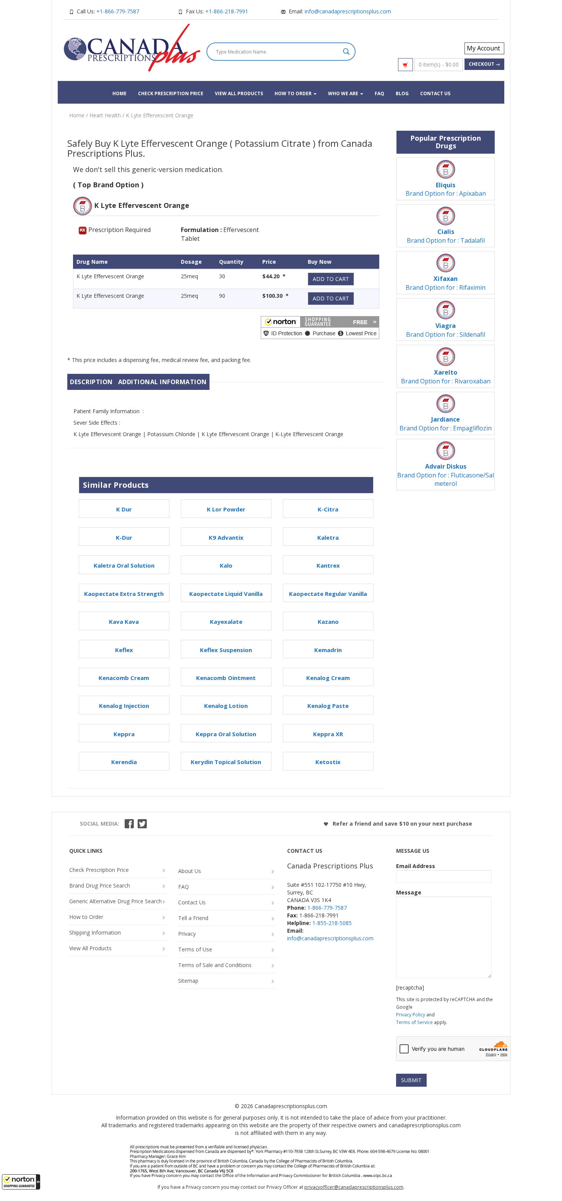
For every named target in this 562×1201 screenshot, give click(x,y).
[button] (21, 1182)
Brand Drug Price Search (99, 885)
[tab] (91, 382)
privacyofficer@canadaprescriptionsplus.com (353, 1187)
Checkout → (484, 64)
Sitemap (188, 980)
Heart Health (105, 115)
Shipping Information (95, 932)
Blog (402, 93)
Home (119, 93)
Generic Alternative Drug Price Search (115, 901)
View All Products (239, 93)
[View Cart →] (405, 64)
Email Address (415, 866)
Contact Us (435, 93)
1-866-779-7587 (327, 907)
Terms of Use (195, 949)
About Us (189, 871)
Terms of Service (414, 1022)
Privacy (187, 933)
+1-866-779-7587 (117, 11)
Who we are (343, 93)
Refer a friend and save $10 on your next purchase (401, 823)
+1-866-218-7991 (226, 11)
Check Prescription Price (170, 93)
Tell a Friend (193, 918)
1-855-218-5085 (332, 923)
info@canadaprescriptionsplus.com (348, 11)
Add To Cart (331, 278)
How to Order (294, 93)
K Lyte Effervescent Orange (159, 115)
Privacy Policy (410, 1014)
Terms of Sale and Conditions (215, 965)
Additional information (162, 382)
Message (408, 892)
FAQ (379, 93)
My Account (483, 48)
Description (91, 382)
